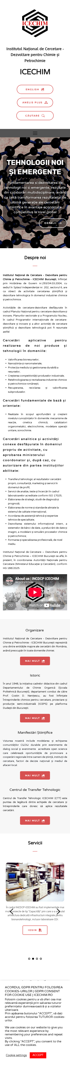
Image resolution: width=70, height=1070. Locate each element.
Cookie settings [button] (16, 1055)
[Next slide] (53, 193)
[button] (35, 133)
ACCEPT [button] (38, 1055)
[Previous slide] (16, 193)
